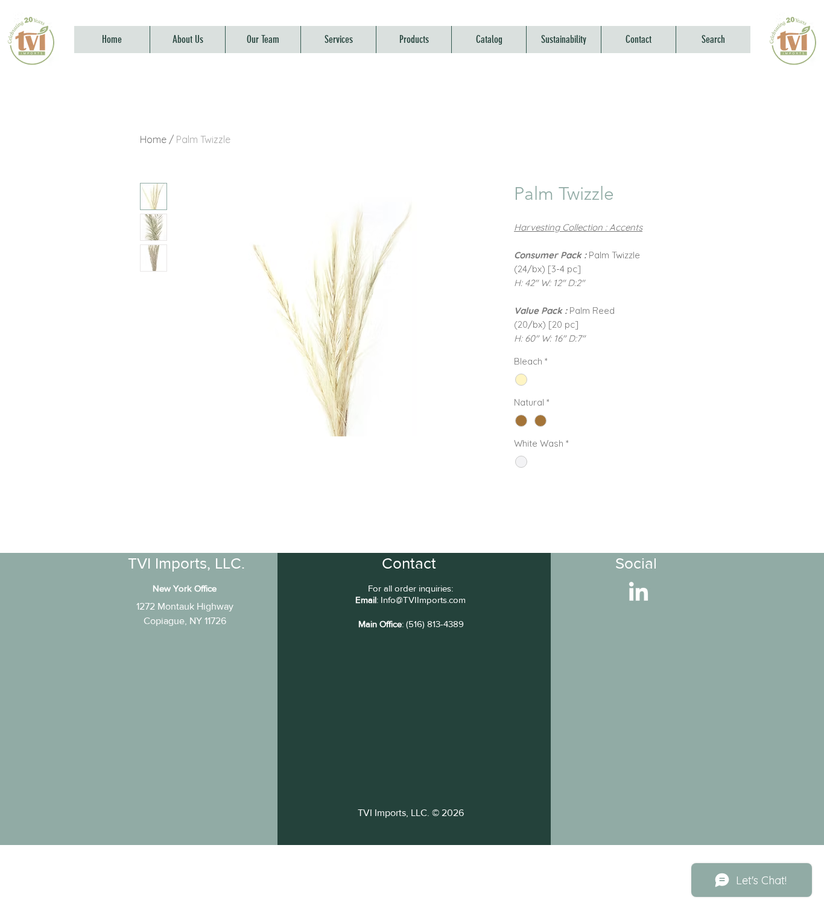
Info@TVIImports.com (423, 600)
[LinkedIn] (638, 593)
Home (153, 139)
